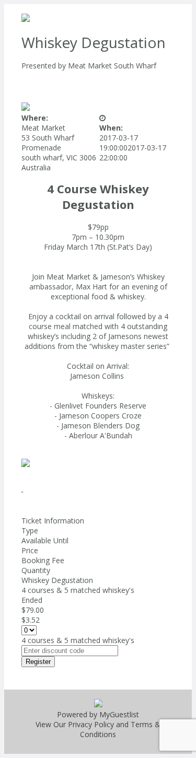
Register (38, 662)
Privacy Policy (91, 724)
